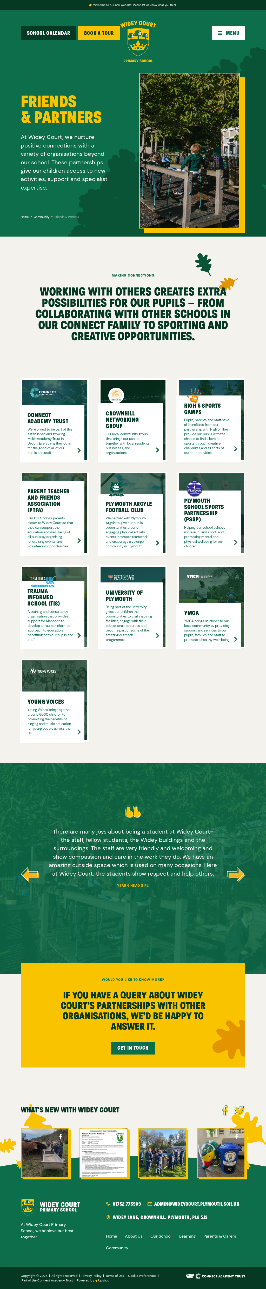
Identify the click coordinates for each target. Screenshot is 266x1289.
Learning (187, 1236)
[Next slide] (236, 874)
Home (111, 1236)
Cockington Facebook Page (60, 1136)
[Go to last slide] (30, 874)
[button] (228, 33)
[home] (138, 41)
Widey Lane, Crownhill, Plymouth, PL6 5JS (160, 1217)
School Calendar (48, 33)
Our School (160, 1236)
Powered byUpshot (93, 1280)
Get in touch (133, 1048)
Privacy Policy (92, 1276)
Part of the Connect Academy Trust (47, 1280)
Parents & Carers (219, 1236)
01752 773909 (127, 1204)
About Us (134, 1236)
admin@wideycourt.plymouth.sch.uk (196, 1204)
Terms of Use (114, 1276)
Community (117, 1248)
